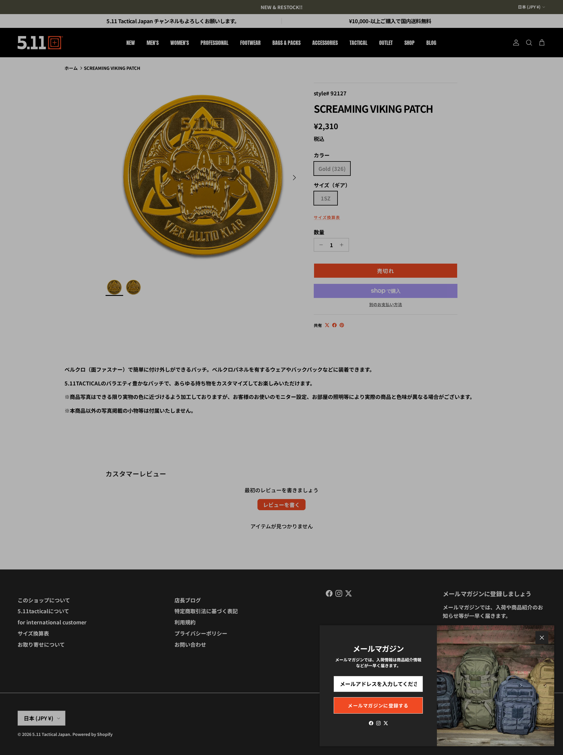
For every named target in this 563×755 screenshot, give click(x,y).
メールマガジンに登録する (378, 705)
